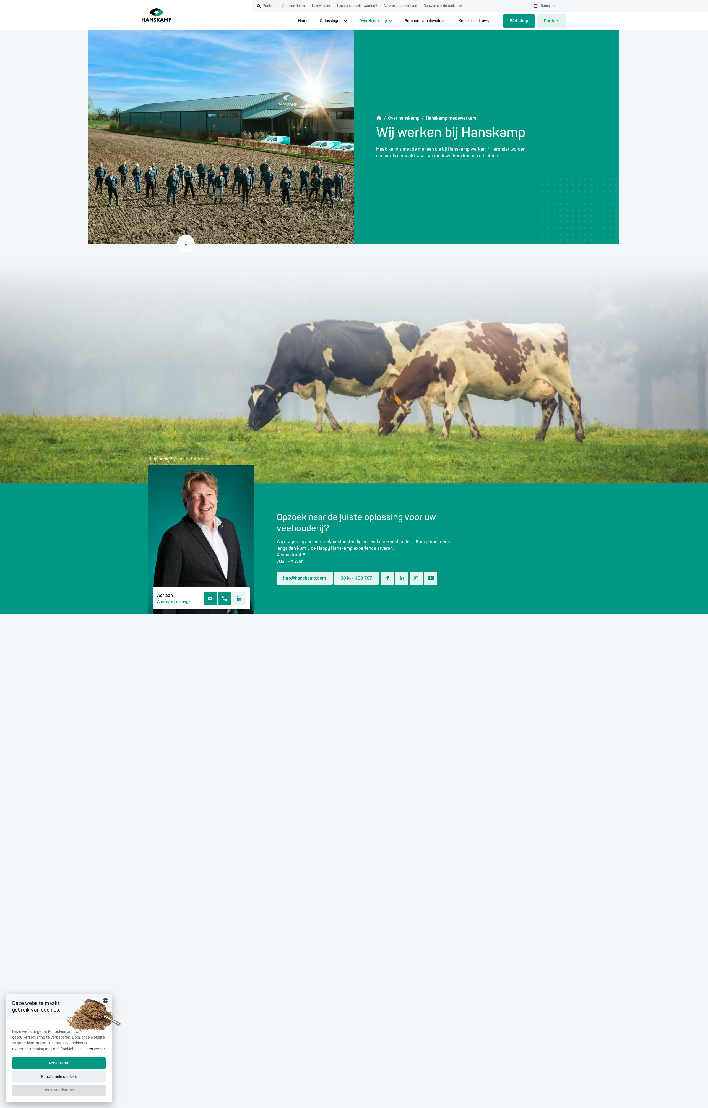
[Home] (156, 15)
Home (303, 21)
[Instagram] (416, 578)
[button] (59, 1093)
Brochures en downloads (426, 21)
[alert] (59, 1048)
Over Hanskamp (373, 21)
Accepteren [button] (58, 1063)
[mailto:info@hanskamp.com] (210, 598)
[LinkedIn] (239, 598)
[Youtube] (430, 578)
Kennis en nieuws (474, 21)
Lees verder (94, 1049)
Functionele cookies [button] (59, 1076)
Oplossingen (331, 21)
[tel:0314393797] (224, 598)
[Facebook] (387, 578)
